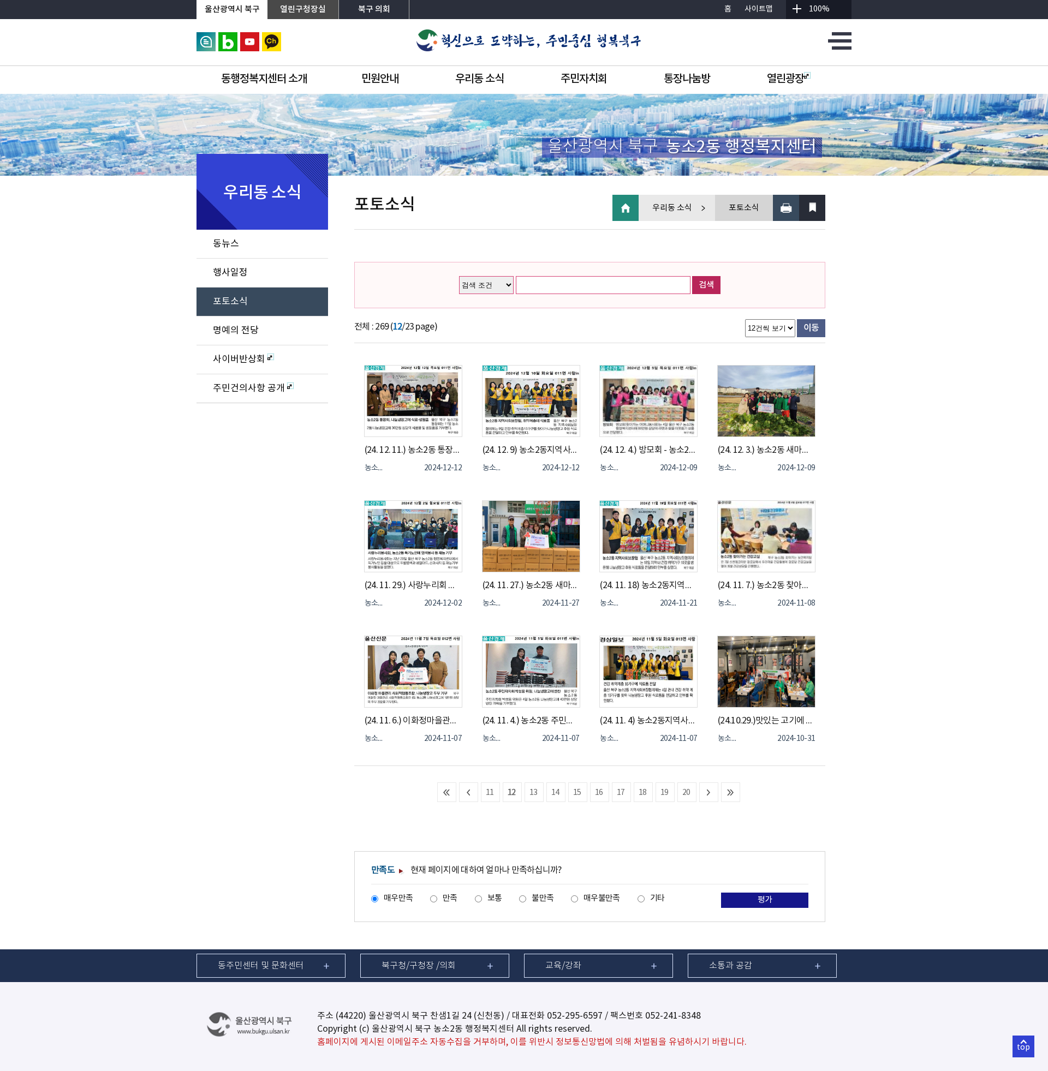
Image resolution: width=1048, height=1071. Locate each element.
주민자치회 (584, 79)
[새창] (206, 37)
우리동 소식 (479, 79)
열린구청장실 (303, 9)
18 (643, 792)
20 (686, 792)
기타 (657, 898)
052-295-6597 (575, 1016)
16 (599, 792)
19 (664, 792)
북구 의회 (374, 9)
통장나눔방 (687, 79)
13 (533, 792)
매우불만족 (601, 898)
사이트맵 (759, 9)
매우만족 (398, 898)
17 (621, 792)
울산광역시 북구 (232, 9)
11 (490, 792)
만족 (450, 898)
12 (512, 792)
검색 (706, 285)
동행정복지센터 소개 (264, 79)
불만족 (542, 898)
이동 (811, 328)
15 (577, 792)
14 (555, 792)
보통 (494, 898)
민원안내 (379, 79)
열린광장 (785, 79)
